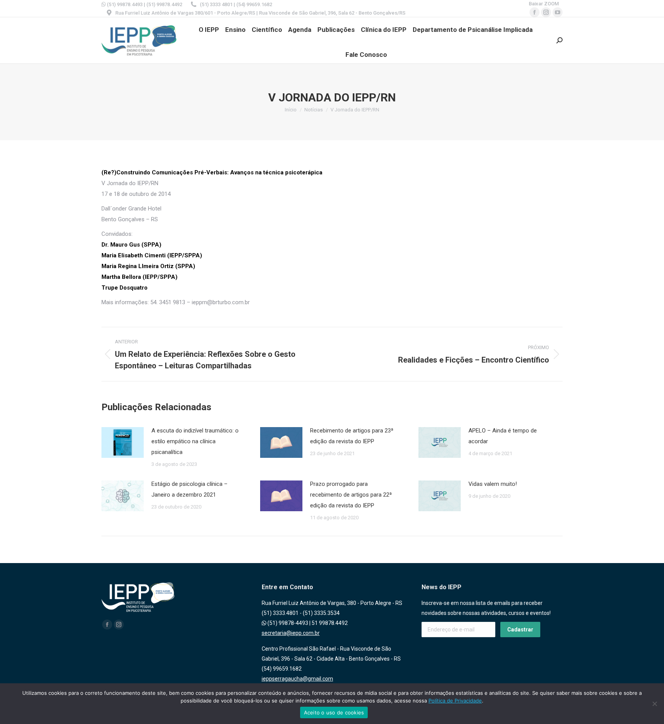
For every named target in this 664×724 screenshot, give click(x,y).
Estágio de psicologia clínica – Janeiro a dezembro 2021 (189, 489)
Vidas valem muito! (492, 483)
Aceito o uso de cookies (334, 712)
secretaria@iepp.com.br (291, 633)
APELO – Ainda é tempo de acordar (502, 436)
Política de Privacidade (455, 700)
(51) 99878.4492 (164, 4)
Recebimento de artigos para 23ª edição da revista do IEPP (351, 436)
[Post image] (122, 442)
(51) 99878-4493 (287, 623)
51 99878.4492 (330, 623)
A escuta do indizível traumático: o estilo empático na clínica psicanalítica (195, 441)
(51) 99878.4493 (124, 4)
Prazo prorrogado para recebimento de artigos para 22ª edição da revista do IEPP (351, 494)
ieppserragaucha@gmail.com (297, 679)
